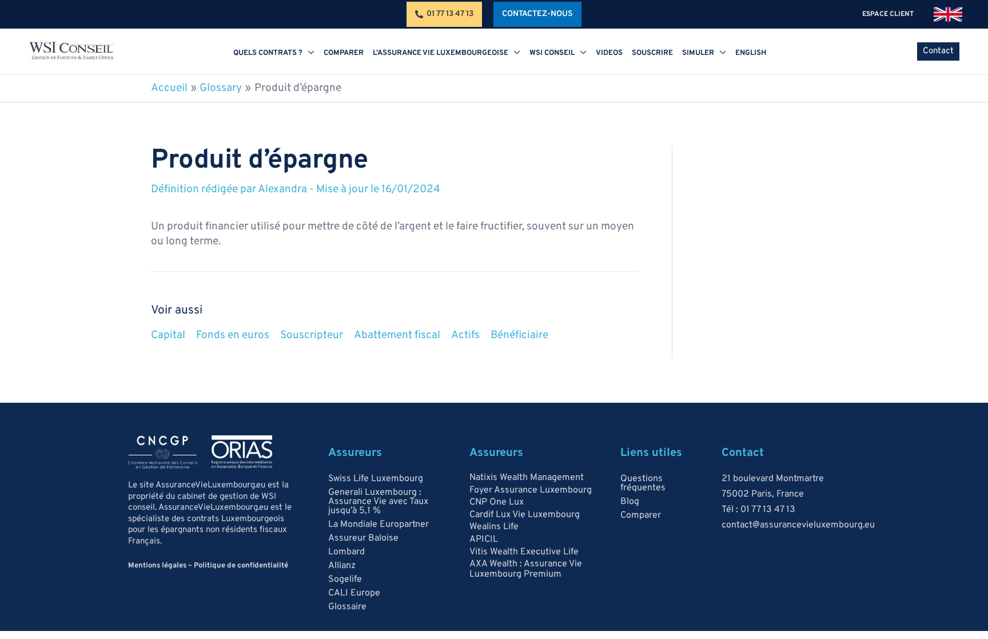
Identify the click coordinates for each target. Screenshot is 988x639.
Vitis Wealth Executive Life (524, 552)
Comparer (640, 515)
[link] (948, 14)
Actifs (465, 335)
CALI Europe (354, 593)
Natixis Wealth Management (526, 477)
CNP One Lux (496, 502)
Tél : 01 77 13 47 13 (758, 509)
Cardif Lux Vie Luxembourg (524, 515)
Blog (629, 501)
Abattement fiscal (397, 335)
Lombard (346, 552)
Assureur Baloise (363, 538)
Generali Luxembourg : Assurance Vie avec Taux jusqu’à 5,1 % (378, 502)
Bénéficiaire (519, 335)
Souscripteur (311, 335)
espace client (888, 14)
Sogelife (345, 579)
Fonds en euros (232, 335)
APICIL (483, 539)
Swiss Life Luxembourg (375, 479)
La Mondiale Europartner (378, 524)
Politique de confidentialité (241, 565)
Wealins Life (494, 527)
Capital (168, 335)
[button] (537, 14)
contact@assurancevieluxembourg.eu (798, 525)
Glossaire (347, 607)
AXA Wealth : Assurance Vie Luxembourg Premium (525, 569)
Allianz (342, 565)
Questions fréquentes (643, 483)
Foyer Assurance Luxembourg (530, 490)
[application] (308, 53)
